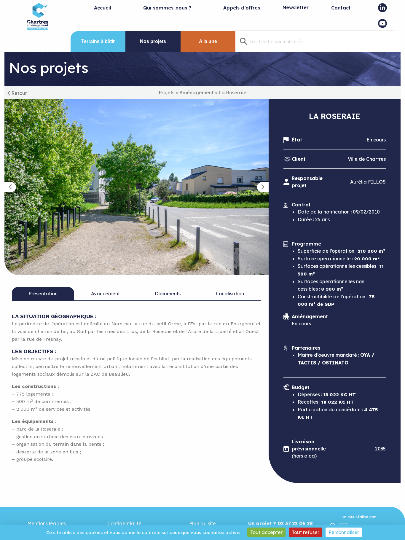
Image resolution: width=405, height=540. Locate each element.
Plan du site (202, 523)
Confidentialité (124, 523)
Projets (166, 92)
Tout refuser (305, 532)
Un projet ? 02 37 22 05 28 (280, 523)
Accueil (102, 7)
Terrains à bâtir (98, 41)
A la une (208, 41)
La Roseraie (232, 92)
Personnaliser (344, 532)
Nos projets (153, 41)
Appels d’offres (241, 7)
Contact (341, 7)
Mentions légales (46, 523)
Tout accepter (266, 532)
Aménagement (196, 92)
